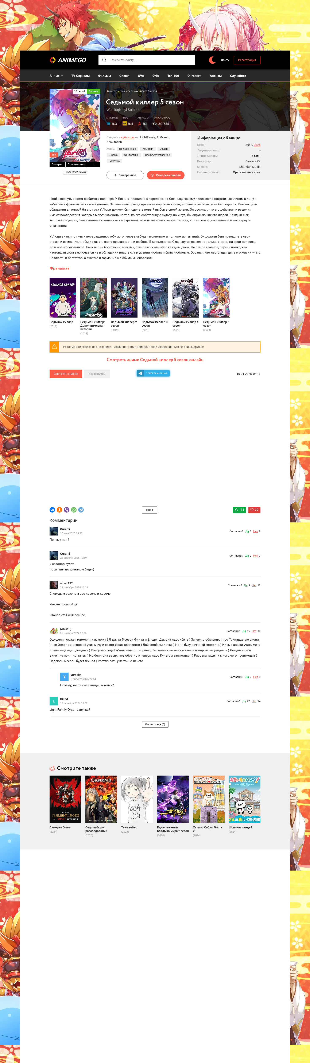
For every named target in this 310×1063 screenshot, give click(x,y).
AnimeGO (72, 60)
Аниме (54, 76)
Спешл (124, 76)
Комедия (148, 148)
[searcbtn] (104, 60)
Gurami (65, 529)
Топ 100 (173, 76)
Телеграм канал (157, 373)
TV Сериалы (80, 76)
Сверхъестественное (157, 155)
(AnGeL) (65, 629)
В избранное (127, 175)
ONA (155, 76)
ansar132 (66, 583)
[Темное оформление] (212, 60)
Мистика (114, 161)
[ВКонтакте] (52, 510)
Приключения (127, 148)
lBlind (64, 699)
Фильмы (104, 76)
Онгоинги (194, 76)
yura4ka (76, 675)
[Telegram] (81, 510)
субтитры (128, 137)
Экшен (164, 148)
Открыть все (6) (155, 724)
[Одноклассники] (59, 510)
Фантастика (131, 155)
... (94, 164)
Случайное (238, 76)
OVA (141, 76)
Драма (113, 155)
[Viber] (66, 510)
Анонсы (216, 76)
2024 (257, 145)
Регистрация (247, 60)
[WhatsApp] (74, 510)
